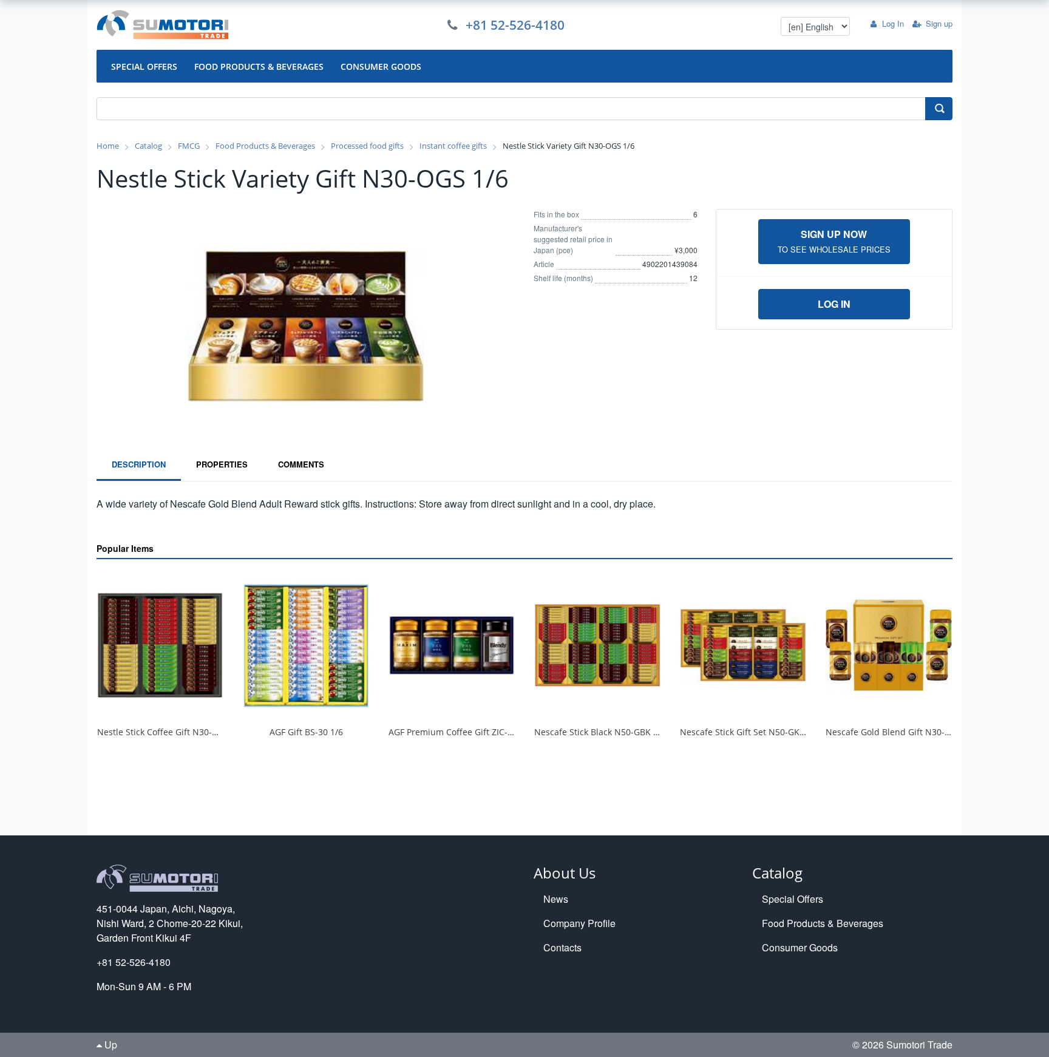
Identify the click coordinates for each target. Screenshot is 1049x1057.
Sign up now (834, 241)
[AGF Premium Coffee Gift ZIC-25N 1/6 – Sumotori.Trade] (452, 645)
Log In (893, 23)
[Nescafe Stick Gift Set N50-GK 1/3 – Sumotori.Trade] (743, 645)
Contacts (562, 947)
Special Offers (792, 899)
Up (109, 1045)
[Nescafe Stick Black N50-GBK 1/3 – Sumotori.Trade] (597, 645)
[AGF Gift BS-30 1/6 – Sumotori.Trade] (306, 645)
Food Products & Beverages (822, 923)
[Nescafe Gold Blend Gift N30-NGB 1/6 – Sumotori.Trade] (889, 645)
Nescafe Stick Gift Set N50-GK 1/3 (747, 732)
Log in (834, 304)
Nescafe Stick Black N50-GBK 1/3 (600, 732)
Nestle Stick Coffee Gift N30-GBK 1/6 (170, 732)
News (555, 899)
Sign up (939, 23)
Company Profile (579, 923)
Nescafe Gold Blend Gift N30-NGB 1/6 (902, 732)
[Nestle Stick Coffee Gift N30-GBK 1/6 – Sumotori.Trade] (160, 645)
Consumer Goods (800, 947)
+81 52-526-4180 (515, 24)
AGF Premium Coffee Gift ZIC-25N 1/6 (464, 732)
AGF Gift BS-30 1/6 (306, 732)
